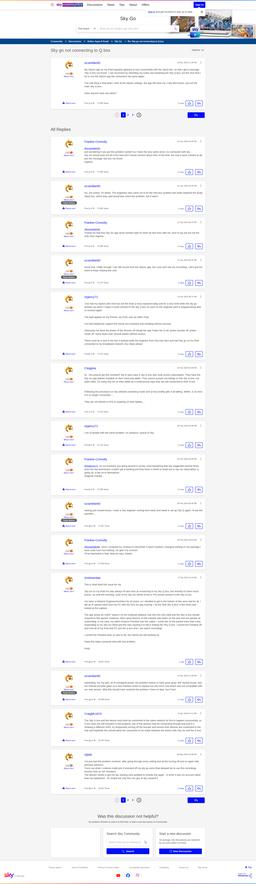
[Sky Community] (70, 5)
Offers (145, 4)
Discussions (95, 4)
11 (90, 563)
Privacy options (55, 867)
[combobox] (134, 28)
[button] (201, 62)
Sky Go (128, 18)
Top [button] (250, 867)
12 (90, 662)
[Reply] (199, 103)
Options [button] (196, 50)
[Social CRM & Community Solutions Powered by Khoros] (245, 875)
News (111, 4)
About (133, 4)
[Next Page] (139, 115)
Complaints (164, 867)
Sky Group (202, 867)
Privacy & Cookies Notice (108, 867)
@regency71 (91, 466)
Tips (122, 4)
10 (90, 526)
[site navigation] (52, 4)
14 (90, 740)
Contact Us (183, 867)
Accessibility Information (139, 867)
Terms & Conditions (80, 867)
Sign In (199, 4)
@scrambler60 (92, 148)
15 (90, 788)
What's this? (69, 76)
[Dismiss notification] (202, 12)
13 (90, 699)
